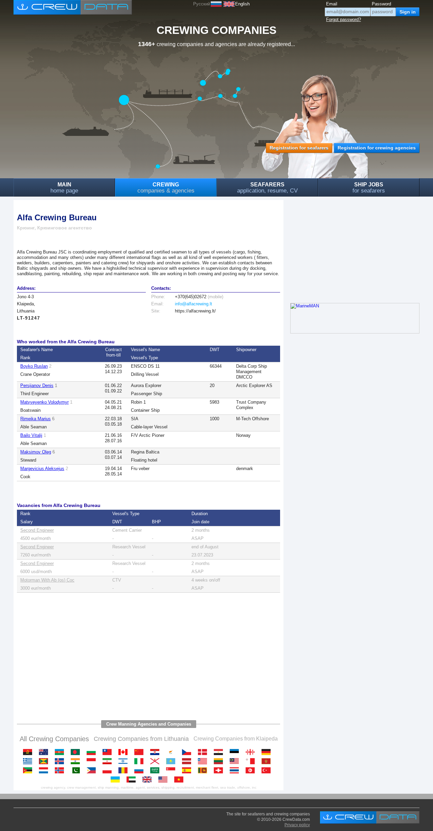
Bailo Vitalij (31, 435)
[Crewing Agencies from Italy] (140, 761)
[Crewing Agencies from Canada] (124, 752)
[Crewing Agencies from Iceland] (61, 761)
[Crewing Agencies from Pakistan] (77, 770)
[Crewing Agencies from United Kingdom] (148, 779)
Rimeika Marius (35, 418)
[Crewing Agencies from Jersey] (156, 761)
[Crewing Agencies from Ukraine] (117, 779)
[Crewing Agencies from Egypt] (220, 752)
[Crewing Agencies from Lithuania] (220, 761)
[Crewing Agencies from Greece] (29, 761)
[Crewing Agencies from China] (140, 752)
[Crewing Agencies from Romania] (124, 770)
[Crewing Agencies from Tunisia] (252, 770)
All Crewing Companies (54, 739)
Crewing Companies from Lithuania (141, 738)
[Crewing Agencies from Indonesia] (93, 761)
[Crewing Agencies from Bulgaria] (93, 752)
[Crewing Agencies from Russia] (140, 770)
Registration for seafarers (299, 147)
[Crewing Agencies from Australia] (45, 752)
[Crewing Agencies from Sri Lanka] (204, 770)
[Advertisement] (148, 657)
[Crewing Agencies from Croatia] (156, 752)
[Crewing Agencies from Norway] (61, 770)
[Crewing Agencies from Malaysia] (236, 761)
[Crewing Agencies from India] (77, 761)
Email (331, 3)
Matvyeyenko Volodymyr (44, 402)
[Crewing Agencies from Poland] (108, 770)
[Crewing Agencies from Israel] (124, 761)
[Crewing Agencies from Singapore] (172, 770)
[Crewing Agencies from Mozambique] (29, 770)
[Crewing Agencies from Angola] (29, 752)
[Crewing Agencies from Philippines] (93, 770)
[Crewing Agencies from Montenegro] (267, 761)
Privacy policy (297, 825)
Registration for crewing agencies (377, 147)
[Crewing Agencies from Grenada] (45, 761)
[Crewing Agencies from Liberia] (204, 761)
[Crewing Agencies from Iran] (108, 761)
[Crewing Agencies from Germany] (267, 752)
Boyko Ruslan (34, 366)
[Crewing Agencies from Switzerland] (220, 770)
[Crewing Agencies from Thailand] (236, 770)
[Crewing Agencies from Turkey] (267, 770)
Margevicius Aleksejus (42, 468)
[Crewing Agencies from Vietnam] (180, 779)
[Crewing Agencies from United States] (164, 779)
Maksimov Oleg (35, 451)
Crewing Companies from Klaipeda (235, 739)
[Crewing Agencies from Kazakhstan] (172, 761)
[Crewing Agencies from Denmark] (204, 752)
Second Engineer (37, 530)
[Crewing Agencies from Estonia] (236, 752)
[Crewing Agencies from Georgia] (252, 752)
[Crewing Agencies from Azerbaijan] (61, 752)
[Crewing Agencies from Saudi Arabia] (156, 770)
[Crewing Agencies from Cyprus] (172, 752)
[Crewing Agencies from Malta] (252, 761)
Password (381, 3)
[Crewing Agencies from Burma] (108, 752)
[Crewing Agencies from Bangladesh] (77, 752)
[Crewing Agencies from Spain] (188, 770)
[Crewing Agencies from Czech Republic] (188, 752)
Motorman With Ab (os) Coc (47, 580)
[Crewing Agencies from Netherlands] (45, 770)
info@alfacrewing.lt (193, 303)
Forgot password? (343, 19)
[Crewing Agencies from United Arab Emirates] (133, 779)
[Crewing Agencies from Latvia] (188, 761)
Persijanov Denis (36, 385)
